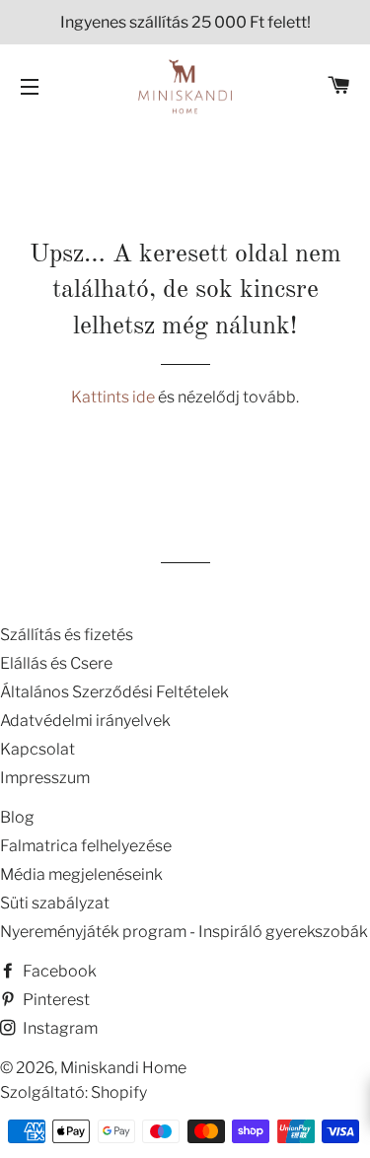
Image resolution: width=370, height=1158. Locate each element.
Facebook (58, 971)
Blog (17, 817)
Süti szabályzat (55, 903)
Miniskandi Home (123, 1067)
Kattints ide (114, 397)
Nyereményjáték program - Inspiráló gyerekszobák (184, 931)
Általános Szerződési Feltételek (114, 692)
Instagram (59, 1028)
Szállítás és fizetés (66, 634)
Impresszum (45, 777)
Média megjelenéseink (81, 874)
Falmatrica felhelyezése (86, 845)
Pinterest (55, 999)
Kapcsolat (37, 749)
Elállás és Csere (56, 663)
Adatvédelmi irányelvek (85, 720)
